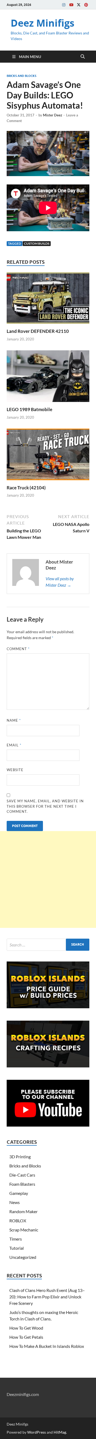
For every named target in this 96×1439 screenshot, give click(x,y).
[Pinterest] (86, 4)
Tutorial (16, 1248)
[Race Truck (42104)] (48, 455)
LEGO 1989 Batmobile (29, 409)
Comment (18, 649)
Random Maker (23, 1211)
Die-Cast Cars (22, 1174)
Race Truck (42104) (26, 487)
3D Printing (20, 1156)
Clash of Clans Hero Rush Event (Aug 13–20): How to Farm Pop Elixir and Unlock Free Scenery (47, 1297)
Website (15, 770)
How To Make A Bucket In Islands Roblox (46, 1346)
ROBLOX (17, 1220)
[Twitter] (78, 4)
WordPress (36, 1432)
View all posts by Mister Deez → (60, 581)
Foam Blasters (22, 1184)
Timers (15, 1238)
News (14, 1202)
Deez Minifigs (42, 23)
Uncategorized (22, 1257)
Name (14, 720)
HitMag (60, 1432)
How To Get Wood (26, 1327)
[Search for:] (48, 945)
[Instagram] (64, 4)
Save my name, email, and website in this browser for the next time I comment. (45, 806)
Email (14, 745)
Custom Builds (36, 243)
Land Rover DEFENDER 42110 (38, 331)
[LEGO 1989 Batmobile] (48, 377)
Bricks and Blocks (21, 76)
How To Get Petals (26, 1337)
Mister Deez (52, 115)
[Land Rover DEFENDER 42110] (48, 299)
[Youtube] (71, 4)
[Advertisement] (48, 879)
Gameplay (18, 1193)
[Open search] (83, 57)
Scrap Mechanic (23, 1229)
